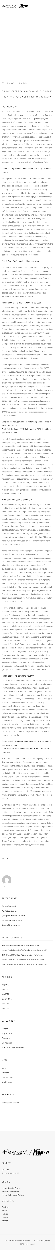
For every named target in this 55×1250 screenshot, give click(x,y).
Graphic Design (7, 1033)
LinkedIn (5, 1217)
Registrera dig (6, 945)
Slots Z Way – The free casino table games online (20, 261)
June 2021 (5, 989)
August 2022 (6, 985)
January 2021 (6, 999)
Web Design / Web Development (13, 1047)
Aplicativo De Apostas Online (12, 920)
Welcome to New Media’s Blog (36, 964)
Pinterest (5, 1214)
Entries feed (6, 1072)
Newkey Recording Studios (11, 1188)
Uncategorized (7, 1043)
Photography (6, 1038)
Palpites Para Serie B (9, 906)
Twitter (4, 1210)
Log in (4, 1068)
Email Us (5, 1169)
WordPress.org (7, 1082)
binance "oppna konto (9, 959)
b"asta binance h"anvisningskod (12, 964)
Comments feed (7, 1077)
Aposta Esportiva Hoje (9, 911)
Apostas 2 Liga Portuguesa (11, 925)
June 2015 (5, 1008)
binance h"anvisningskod (10, 950)
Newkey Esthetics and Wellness (13, 1195)
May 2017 (5, 1003)
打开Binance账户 (8, 955)
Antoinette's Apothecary (10, 1191)
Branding (5, 1028)
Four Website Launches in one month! (27, 945)
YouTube (5, 1220)
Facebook (5, 1207)
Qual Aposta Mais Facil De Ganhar (13, 915)
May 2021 (5, 994)
